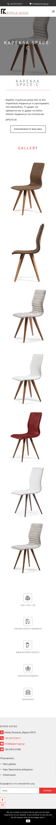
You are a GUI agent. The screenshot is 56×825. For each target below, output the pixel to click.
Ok (28, 821)
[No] (52, 817)
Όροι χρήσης (9, 764)
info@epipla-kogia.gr (14, 743)
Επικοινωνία (9, 774)
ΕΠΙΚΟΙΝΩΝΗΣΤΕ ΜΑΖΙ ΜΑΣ (28, 129)
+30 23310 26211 (16, 4)
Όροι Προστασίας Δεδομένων (18, 769)
